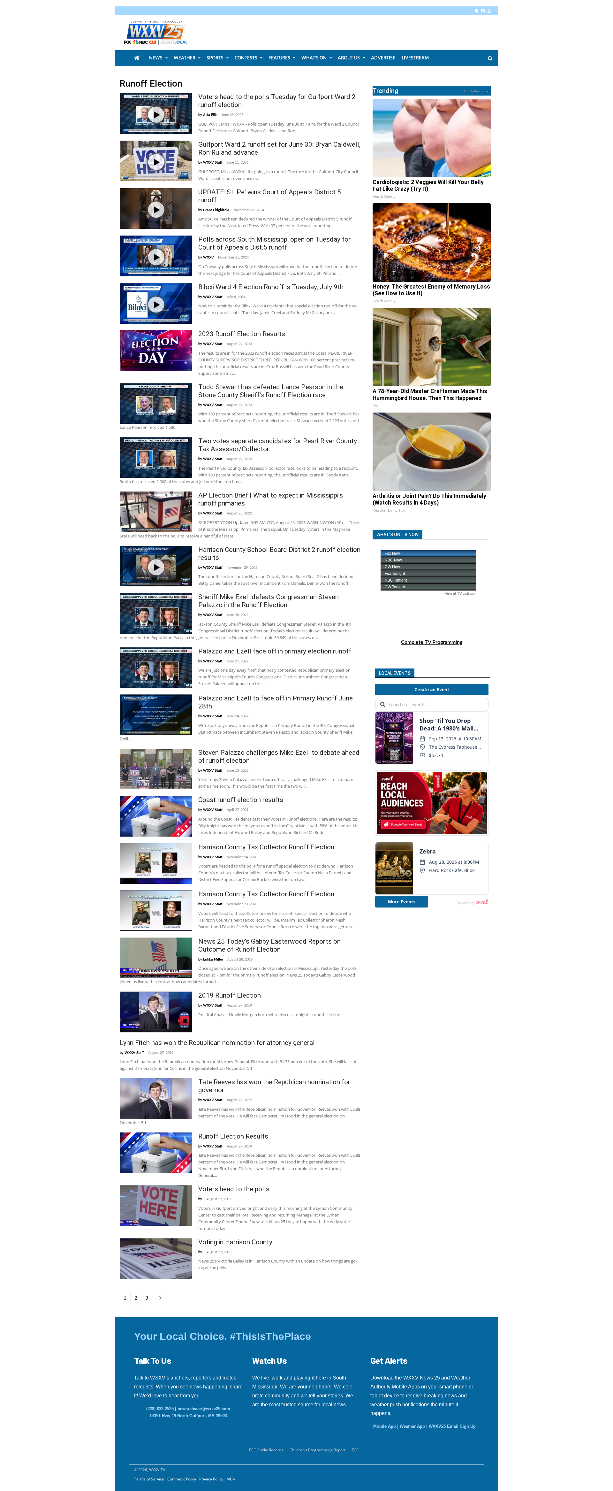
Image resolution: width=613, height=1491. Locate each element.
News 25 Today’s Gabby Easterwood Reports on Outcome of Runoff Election (269, 945)
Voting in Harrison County (235, 1242)
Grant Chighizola (216, 210)
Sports (215, 58)
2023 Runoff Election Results (241, 334)
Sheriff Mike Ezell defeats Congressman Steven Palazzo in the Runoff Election (268, 601)
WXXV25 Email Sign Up (452, 1426)
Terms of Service (149, 1479)
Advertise (383, 58)
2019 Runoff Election (229, 995)
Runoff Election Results (233, 1136)
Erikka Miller (213, 959)
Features (279, 58)
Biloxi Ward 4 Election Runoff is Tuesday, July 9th (271, 287)
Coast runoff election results (240, 800)
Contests (246, 58)
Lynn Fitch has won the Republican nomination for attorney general (217, 1043)
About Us (349, 58)
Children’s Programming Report (317, 1450)
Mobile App (384, 1426)
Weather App (412, 1426)
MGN (231, 1479)
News (156, 58)
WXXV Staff (213, 162)
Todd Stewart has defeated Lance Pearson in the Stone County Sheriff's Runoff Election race (270, 391)
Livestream (415, 58)
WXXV (208, 257)
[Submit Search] (490, 58)
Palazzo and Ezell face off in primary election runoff (274, 651)
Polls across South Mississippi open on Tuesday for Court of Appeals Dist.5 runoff (274, 243)
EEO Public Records (266, 1450)
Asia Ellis (210, 115)
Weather (184, 58)
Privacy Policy (211, 1479)
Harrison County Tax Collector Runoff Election (266, 847)
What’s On (314, 58)
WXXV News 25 (163, 32)
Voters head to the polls (233, 1189)
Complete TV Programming (431, 642)
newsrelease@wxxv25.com (204, 1408)
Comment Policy (181, 1479)
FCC (355, 1450)
